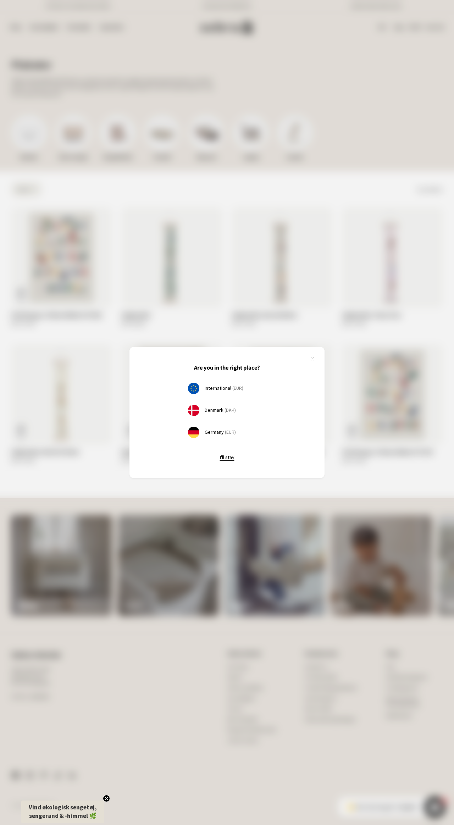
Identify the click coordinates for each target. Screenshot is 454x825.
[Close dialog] (342, 345)
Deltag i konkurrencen (289, 431)
